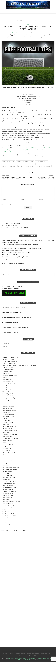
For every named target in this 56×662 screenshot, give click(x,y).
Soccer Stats (5, 404)
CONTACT (44, 654)
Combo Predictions (7, 402)
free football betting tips (41, 161)
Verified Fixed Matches (8, 406)
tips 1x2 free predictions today (44, 166)
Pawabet (4, 442)
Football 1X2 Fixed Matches (9, 469)
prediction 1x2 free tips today (9, 166)
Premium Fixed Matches (8, 514)
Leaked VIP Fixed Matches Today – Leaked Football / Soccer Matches (20, 365)
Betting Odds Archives (25, 656)
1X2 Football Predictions (9, 426)
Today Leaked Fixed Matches (9, 361)
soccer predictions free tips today (26, 166)
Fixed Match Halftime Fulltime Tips (12, 312)
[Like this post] (25, 172)
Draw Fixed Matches (7, 461)
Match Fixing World (7, 475)
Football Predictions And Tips (10, 430)
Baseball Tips (5, 424)
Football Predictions (7, 451)
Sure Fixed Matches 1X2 (8, 381)
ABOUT (11, 654)
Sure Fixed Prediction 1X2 (9, 383)
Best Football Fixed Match (9, 491)
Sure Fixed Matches (7, 371)
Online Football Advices (8, 416)
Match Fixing (5, 473)
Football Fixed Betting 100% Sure (11, 501)
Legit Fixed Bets (6, 510)
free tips (38, 163)
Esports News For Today (8, 396)
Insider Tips (5, 432)
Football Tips (6, 400)
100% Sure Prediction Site (9, 453)
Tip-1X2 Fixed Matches (8, 449)
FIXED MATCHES (20, 654)
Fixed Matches (6, 343)
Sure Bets (5, 377)
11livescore (5, 455)
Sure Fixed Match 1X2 (8, 506)
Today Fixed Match (7, 522)
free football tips (6, 163)
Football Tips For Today (8, 394)
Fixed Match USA (6, 373)
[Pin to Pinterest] (31, 172)
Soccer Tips (5, 388)
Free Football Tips (7, 497)
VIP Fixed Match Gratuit (8, 359)
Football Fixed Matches (8, 414)
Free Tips (10, 20)
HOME (5, 654)
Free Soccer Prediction (8, 422)
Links (35, 656)
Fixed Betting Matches (8, 524)
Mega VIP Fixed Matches (8, 363)
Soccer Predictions (7, 412)
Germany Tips (6, 479)
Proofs (51, 654)
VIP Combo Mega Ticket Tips (10, 322)
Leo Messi (5, 447)
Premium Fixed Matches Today (10, 357)
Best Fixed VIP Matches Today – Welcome (14, 307)
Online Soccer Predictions (9, 410)
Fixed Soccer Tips (7, 408)
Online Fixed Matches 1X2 (9, 477)
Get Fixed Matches (7, 471)
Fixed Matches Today (7, 367)
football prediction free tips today (25, 161)
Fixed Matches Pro (7, 436)
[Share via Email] (32, 172)
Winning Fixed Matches (8, 463)
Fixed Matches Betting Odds (9, 481)
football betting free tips (8, 161)
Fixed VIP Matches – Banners (10, 332)
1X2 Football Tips (7, 379)
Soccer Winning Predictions (9, 434)
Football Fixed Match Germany (10, 467)
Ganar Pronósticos (7, 390)
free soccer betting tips (18, 163)
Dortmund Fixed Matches (9, 487)
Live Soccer (5, 457)
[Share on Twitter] (29, 172)
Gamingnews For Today (8, 398)
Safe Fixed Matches (7, 518)
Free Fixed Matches (7, 493)
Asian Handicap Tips (7, 459)
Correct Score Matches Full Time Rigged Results (16, 317)
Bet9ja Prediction (7, 440)
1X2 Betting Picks (7, 428)
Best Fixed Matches (7, 520)
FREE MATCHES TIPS (33, 654)
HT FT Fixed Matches (8, 369)
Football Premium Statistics (9, 375)
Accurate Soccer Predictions (9, 508)
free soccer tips (30, 163)
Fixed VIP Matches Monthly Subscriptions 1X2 (15, 327)
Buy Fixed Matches (7, 512)
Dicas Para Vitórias (7, 392)
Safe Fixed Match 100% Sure (9, 516)
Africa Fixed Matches (7, 489)
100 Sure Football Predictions (10, 438)
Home (3, 20)
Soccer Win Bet (6, 386)
